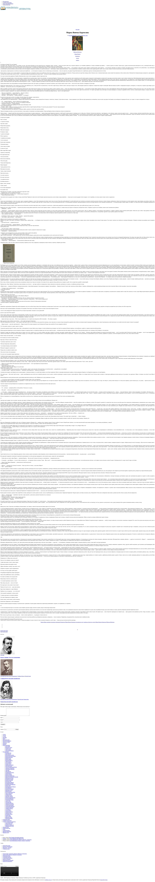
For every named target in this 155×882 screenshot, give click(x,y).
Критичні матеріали (7, 740)
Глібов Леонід (8, 761)
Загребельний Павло (9, 772)
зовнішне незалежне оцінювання (53, 622)
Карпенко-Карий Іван (9, 775)
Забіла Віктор (8, 771)
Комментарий (3, 715)
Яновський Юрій (8, 818)
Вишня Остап (8, 758)
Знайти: (2, 729)
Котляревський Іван (9, 783)
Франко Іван (26, 699)
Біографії (77, 29)
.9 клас (4, 734)
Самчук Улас (8, 800)
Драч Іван (7, 770)
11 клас (4, 736)
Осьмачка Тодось (8, 795)
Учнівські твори (6, 830)
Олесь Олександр (9, 793)
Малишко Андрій (9, 790)
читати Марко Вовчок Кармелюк (99, 622)
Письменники (6, 1)
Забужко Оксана (8, 823)
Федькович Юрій (8, 814)
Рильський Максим (9, 798)
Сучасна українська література (9, 821)
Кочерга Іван (8, 785)
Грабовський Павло (9, 764)
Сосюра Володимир (9, 805)
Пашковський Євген (9, 826)
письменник (78, 622)
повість (77, 60)
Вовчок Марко (44, 622)
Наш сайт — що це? (7, 847)
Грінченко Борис (8, 766)
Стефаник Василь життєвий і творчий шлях (10, 678)
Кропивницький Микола (10, 786)
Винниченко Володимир (10, 756)
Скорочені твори (6, 819)
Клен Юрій (7, 746)
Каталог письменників (7, 846)
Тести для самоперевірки (8, 3)
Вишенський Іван (9, 757)
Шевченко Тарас (8, 817)
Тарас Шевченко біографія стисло (17, 838)
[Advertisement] (77, 19)
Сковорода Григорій (9, 804)
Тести (4, 829)
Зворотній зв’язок (6, 845)
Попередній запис (4, 630)
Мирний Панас (8, 791)
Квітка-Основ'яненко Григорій (11, 776)
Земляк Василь (8, 773)
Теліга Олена (8, 749)
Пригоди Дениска (6, 859)
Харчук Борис (8, 816)
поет (82, 622)
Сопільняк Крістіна (7, 856)
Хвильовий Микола (9, 750)
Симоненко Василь (9, 803)
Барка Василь (8, 754)
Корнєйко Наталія (72, 35)
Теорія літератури (6, 4)
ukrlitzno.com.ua (48, 879)
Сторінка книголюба (7, 2)
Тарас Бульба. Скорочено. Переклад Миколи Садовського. (15, 853)
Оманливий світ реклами (8, 860)
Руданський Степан (9, 799)
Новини (4, 744)
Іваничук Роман (8, 774)
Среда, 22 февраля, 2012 (83, 35)
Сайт (1, 722)
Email (1, 719)
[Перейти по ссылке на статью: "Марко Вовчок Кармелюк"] (77, 50)
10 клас (4, 735)
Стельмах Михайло (9, 807)
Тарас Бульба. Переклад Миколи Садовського (12, 854)
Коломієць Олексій (9, 779)
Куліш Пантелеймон (9, 788)
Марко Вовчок (77, 54)
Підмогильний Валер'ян (10, 797)
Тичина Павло (8, 810)
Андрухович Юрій (9, 822)
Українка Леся (8, 812)
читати (77, 58)
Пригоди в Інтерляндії (7, 861)
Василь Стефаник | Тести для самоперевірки (10, 657)
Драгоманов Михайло (9, 769)
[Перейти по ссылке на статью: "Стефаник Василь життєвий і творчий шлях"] (6, 675)
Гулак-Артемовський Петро (11, 767)
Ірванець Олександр (9, 824)
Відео (4, 738)
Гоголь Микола (8, 762)
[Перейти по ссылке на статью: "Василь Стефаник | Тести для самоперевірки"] (7, 653)
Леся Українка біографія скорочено (16, 837)
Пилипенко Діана (6, 855)
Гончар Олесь (8, 763)
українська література (87, 622)
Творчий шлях (28, 676)
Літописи (5, 743)
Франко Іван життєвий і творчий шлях (9, 701)
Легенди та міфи (6, 742)
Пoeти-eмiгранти (6, 745)
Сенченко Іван (8, 802)
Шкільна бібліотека (77, 52)
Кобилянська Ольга (9, 778)
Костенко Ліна (8, 781)
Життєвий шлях (7, 676)
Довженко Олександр (9, 768)
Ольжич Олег (8, 748)
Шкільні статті (6, 832)
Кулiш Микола (8, 787)
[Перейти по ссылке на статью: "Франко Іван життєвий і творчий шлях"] (6, 698)
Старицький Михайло (9, 806)
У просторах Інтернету (7, 858)
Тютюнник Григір (9, 811)
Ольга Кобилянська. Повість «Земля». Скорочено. (20, 840)
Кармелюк (77, 56)
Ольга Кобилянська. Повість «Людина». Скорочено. (21, 839)
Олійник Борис (8, 794)
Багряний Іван (8, 752)
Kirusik (4, 838)
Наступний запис (4, 631)
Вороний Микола (9, 760)
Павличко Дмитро (9, 796)
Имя (1, 717)
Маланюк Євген (8, 747)
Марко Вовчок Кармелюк (70, 622)
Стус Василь (8, 809)
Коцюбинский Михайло (10, 784)
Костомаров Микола (9, 782)
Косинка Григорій (9, 780)
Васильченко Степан (9, 755)
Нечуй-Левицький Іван (10, 792)
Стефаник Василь (21, 676)
